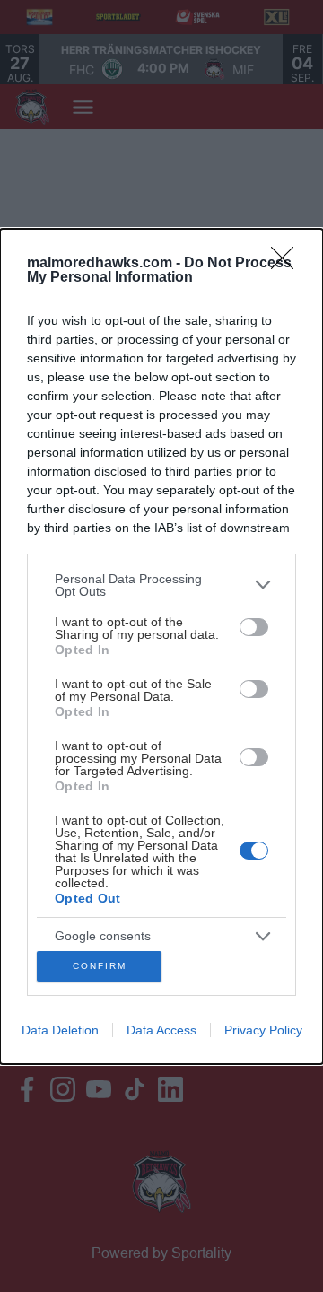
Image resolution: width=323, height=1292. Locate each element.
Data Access (161, 1030)
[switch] (254, 627)
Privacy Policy (263, 1030)
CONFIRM (100, 966)
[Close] (288, 264)
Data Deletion (60, 1030)
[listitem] (161, 585)
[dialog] (161, 646)
